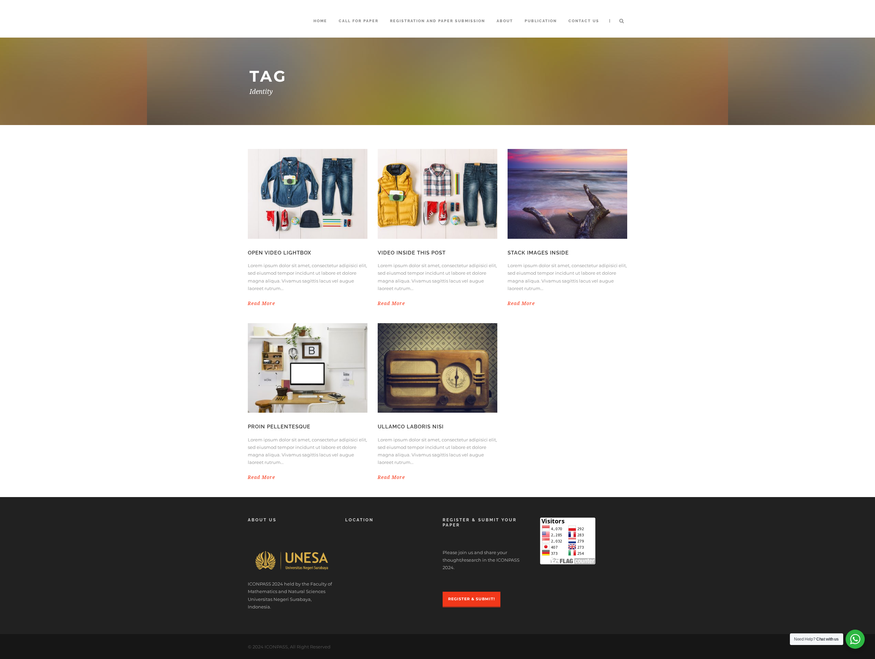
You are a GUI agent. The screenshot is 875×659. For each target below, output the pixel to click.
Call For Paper (358, 21)
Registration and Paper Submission (437, 21)
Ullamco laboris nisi (411, 427)
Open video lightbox (279, 253)
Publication (541, 21)
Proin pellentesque (279, 427)
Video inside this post (412, 253)
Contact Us (583, 21)
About (505, 21)
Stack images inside (538, 253)
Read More (261, 303)
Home (320, 21)
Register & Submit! (471, 598)
